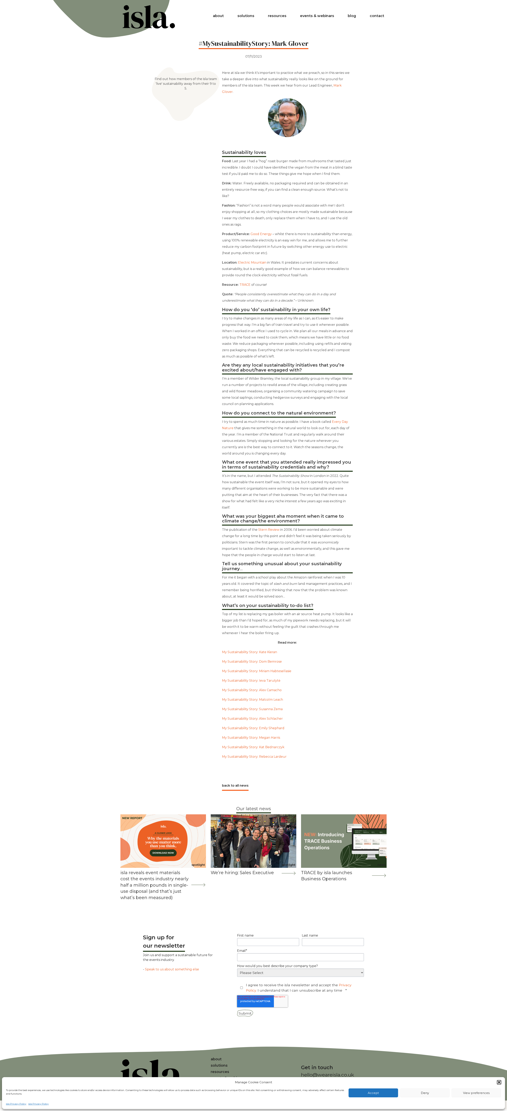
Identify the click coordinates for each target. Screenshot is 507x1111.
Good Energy (262, 234)
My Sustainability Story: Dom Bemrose (252, 661)
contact (377, 16)
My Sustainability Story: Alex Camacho (252, 690)
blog (352, 16)
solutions (245, 16)
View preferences (476, 1093)
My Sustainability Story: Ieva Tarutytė (251, 680)
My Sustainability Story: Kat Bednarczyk (253, 747)
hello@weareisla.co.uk (327, 1075)
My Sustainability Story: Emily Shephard (253, 728)
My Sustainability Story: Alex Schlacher (252, 718)
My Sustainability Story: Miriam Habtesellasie (256, 671)
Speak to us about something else (172, 969)
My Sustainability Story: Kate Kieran (249, 652)
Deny (425, 1093)
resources (277, 16)
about (218, 16)
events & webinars (317, 16)
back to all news (235, 785)
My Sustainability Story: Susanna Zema (252, 709)
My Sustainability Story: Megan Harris (251, 737)
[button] (499, 1082)
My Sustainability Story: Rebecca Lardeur (254, 756)
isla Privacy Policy (16, 1103)
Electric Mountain (252, 262)
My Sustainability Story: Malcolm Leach (252, 699)
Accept (373, 1093)
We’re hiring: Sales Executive (242, 872)
